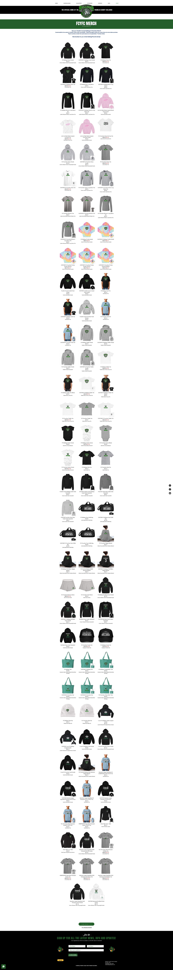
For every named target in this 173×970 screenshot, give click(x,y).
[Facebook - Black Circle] (170, 489)
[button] (60, 960)
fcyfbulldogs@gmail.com (110, 964)
